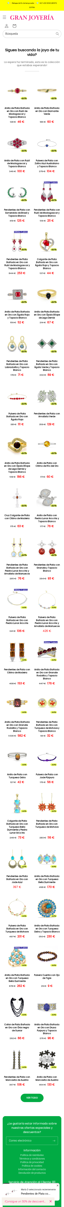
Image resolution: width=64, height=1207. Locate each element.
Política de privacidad (32, 1162)
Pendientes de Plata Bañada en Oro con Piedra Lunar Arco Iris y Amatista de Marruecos (17, 569)
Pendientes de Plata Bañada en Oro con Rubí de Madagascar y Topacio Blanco (17, 264)
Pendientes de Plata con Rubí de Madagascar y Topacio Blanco (47, 212)
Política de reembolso (32, 1155)
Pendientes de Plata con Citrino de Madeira (17, 671)
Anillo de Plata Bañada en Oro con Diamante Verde (46, 111)
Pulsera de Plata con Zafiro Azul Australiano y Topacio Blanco (47, 163)
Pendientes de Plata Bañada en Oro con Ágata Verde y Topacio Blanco (46, 366)
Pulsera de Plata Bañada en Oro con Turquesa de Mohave (17, 928)
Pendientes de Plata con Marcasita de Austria (17, 1078)
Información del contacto (32, 1169)
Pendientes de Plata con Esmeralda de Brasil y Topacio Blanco (17, 212)
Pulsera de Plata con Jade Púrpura (47, 776)
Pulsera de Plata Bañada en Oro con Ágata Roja (17, 416)
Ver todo (32, 1097)
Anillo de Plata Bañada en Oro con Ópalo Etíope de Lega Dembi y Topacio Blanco (17, 467)
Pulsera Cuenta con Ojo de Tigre (47, 977)
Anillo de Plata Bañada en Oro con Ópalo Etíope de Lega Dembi (47, 314)
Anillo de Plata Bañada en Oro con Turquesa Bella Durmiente (46, 879)
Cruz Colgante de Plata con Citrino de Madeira (17, 517)
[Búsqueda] (57, 34)
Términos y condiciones (32, 1158)
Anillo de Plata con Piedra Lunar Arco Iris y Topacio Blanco (47, 518)
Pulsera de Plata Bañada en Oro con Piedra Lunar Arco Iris (17, 620)
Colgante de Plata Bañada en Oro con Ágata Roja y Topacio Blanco (47, 264)
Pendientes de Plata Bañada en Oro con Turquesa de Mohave (46, 823)
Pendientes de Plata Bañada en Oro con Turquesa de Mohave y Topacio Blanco (46, 726)
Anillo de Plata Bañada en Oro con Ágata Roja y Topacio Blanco (17, 314)
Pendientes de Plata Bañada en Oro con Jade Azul (17, 879)
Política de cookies (32, 1165)
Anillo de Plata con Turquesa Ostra (17, 776)
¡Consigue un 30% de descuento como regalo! (26, 1201)
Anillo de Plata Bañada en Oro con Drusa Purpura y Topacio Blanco (46, 1029)
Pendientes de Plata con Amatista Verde (47, 415)
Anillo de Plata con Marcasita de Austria (47, 1078)
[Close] (51, 1201)
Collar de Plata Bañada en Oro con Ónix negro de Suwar (17, 1027)
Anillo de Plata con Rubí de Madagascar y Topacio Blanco (17, 163)
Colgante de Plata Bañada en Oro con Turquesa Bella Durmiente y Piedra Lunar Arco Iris (17, 826)
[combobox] (32, 34)
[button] (4, 17)
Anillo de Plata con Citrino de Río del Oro (47, 465)
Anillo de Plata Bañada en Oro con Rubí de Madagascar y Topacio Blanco (17, 112)
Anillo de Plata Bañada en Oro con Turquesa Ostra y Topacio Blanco (47, 928)
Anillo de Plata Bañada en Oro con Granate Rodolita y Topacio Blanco (46, 674)
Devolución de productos (32, 1172)
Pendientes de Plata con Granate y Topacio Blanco (47, 567)
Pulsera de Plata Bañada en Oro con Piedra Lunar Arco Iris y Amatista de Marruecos (47, 622)
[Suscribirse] (54, 1141)
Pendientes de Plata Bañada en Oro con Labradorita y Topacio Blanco (17, 366)
